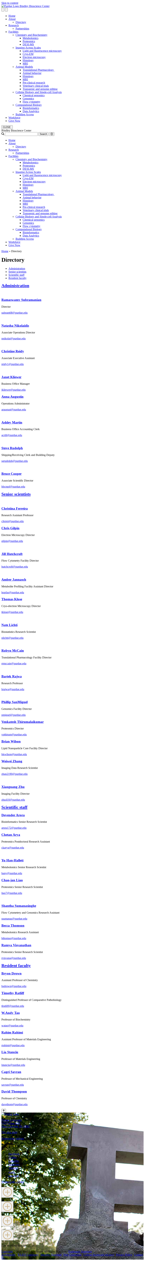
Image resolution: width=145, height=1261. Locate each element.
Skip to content (9, 2)
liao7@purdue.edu (11, 893)
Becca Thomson (12, 925)
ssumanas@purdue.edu (14, 918)
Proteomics (29, 41)
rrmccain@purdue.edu (13, 663)
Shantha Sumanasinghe (18, 906)
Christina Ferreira (14, 508)
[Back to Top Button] (3, 1111)
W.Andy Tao (10, 1013)
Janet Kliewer (11, 377)
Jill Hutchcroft (11, 554)
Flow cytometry (31, 101)
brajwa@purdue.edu (12, 689)
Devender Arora (13, 815)
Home (11, 15)
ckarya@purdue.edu (12, 847)
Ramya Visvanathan (16, 945)
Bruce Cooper (11, 474)
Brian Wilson (11, 741)
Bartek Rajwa (11, 676)
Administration (16, 268)
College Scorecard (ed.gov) (98, 1254)
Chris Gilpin (10, 528)
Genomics (28, 98)
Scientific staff (16, 274)
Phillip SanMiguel (14, 702)
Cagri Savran (11, 1072)
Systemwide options (12, 1138)
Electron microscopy (34, 57)
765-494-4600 (9, 1132)
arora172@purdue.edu (14, 827)
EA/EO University (28, 1254)
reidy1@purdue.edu (12, 364)
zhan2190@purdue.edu (14, 773)
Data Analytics (31, 111)
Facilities (13, 31)
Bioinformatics (31, 108)
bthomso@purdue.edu (13, 938)
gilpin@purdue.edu (12, 540)
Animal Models (24, 66)
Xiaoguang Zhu (13, 787)
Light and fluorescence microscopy (42, 50)
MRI (25, 63)
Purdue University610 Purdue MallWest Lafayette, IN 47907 (15, 1123)
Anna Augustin (12, 396)
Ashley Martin (11, 422)
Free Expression (72, 1254)
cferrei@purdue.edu (12, 521)
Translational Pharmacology (38, 69)
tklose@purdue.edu (12, 612)
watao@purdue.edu (12, 1025)
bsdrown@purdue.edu (13, 986)
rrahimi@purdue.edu (13, 1045)
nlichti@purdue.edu (12, 637)
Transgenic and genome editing (40, 88)
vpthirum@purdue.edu (14, 734)
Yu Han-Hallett (12, 860)
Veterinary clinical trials (36, 85)
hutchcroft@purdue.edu (14, 566)
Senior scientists (17, 271)
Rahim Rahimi (12, 1032)
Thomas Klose (11, 599)
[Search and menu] (2, 9)
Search (43, 134)
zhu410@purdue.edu (13, 799)
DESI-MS (28, 44)
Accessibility (8, 1254)
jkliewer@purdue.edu (13, 389)
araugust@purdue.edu (13, 409)
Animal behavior (32, 73)
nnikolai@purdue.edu (13, 338)
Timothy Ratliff (12, 993)
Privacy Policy (124, 1254)
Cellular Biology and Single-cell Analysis (39, 92)
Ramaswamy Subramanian (21, 300)
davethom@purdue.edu (14, 1104)
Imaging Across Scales (28, 47)
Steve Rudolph (12, 448)
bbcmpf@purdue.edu (13, 486)
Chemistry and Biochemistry (31, 34)
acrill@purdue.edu (11, 435)
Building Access (25, 114)
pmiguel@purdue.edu (13, 714)
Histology (28, 60)
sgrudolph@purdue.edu (14, 460)
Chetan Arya (10, 835)
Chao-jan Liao (12, 880)
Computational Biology (29, 104)
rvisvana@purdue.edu (13, 958)
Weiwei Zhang (11, 761)
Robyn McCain (12, 650)
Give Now (14, 120)
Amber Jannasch (13, 579)
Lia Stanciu (9, 1052)
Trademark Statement (80, 1251)
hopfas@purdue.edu (12, 592)
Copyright (7, 1251)
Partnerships (22, 28)
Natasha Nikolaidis (15, 325)
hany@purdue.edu (11, 873)
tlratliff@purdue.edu (12, 1005)
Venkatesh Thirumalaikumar (22, 722)
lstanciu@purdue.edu (13, 1064)
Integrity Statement (51, 1254)
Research (13, 25)
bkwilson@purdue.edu (14, 754)
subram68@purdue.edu (14, 312)
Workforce (14, 117)
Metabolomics (30, 38)
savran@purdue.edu (12, 1084)
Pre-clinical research (34, 82)
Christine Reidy (12, 351)
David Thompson (14, 1091)
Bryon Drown (11, 973)
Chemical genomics (34, 95)
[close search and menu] (6, 9)
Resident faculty (17, 278)
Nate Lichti (9, 625)
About (12, 18)
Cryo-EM (28, 53)
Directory (21, 22)
